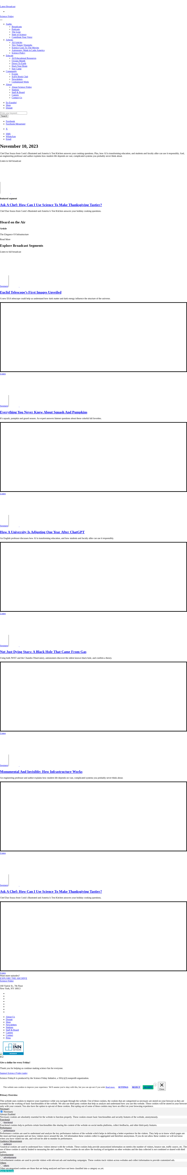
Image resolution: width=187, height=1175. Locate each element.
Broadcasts (17, 26)
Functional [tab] (5, 1119)
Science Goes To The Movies (25, 47)
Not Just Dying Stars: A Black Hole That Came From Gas (43, 652)
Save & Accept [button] (7, 1171)
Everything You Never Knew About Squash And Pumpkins (43, 412)
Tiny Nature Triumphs (22, 45)
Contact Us (17, 97)
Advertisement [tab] (6, 1154)
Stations (15, 89)
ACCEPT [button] (148, 1087)
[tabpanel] (93, 1117)
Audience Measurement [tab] (11, 1141)
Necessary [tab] (4, 1109)
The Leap (16, 32)
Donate (9, 108)
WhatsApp (11, 136)
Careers (15, 95)
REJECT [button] (136, 1087)
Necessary (8, 1111)
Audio (9, 24)
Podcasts (16, 29)
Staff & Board (18, 92)
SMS (8, 134)
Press (8, 1038)
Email (8, 139)
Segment (4, 286)
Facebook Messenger (15, 124)
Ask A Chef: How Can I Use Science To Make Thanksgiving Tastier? (51, 891)
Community (11, 71)
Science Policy (18, 53)
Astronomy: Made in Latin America (28, 50)
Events (15, 74)
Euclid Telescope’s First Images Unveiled (30, 292)
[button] (7, 6)
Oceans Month (18, 61)
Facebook (10, 121)
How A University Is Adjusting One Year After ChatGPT (42, 532)
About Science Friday (22, 87)
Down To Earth (19, 63)
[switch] (1, 1122)
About (9, 84)
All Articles (17, 42)
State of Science (19, 34)
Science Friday (7, 16)
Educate (9, 55)
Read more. (110, 1087)
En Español (11, 102)
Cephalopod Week (20, 82)
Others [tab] (3, 1163)
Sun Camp (16, 68)
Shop (8, 105)
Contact (9, 1035)
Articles (9, 40)
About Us (10, 1017)
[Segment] (14, 193)
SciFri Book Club (20, 76)
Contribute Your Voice (22, 37)
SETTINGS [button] (123, 1087)
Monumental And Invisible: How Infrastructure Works (41, 772)
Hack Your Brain (19, 66)
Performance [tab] (6, 1128)
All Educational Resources (24, 58)
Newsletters (17, 79)
